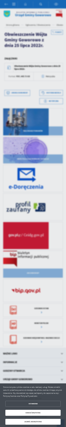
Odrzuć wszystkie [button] (33, 413)
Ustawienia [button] (33, 404)
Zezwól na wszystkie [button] (33, 422)
